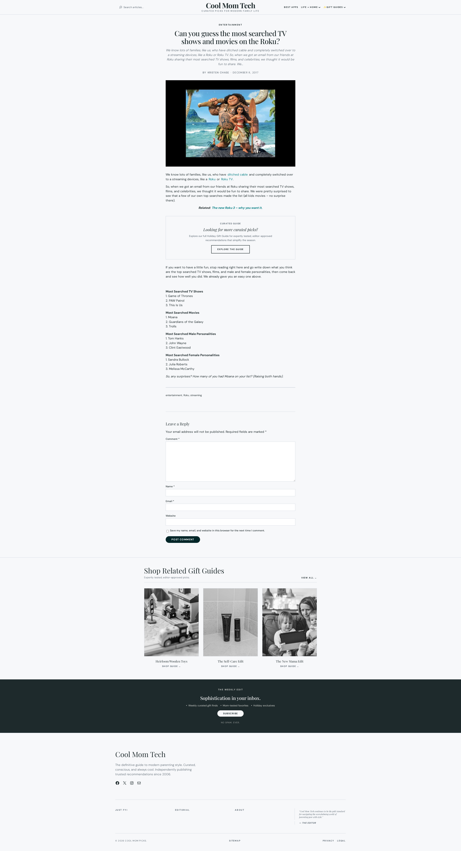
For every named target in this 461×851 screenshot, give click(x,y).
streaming (196, 395)
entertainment (174, 395)
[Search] (121, 7)
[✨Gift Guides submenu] (345, 7)
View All (309, 577)
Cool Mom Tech (230, 5)
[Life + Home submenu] (319, 7)
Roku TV (227, 179)
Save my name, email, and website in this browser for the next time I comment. (217, 530)
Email (170, 501)
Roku (212, 179)
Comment (173, 439)
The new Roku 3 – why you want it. (237, 208)
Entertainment (230, 24)
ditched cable (238, 174)
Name (170, 486)
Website (171, 515)
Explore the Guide (233, 250)
